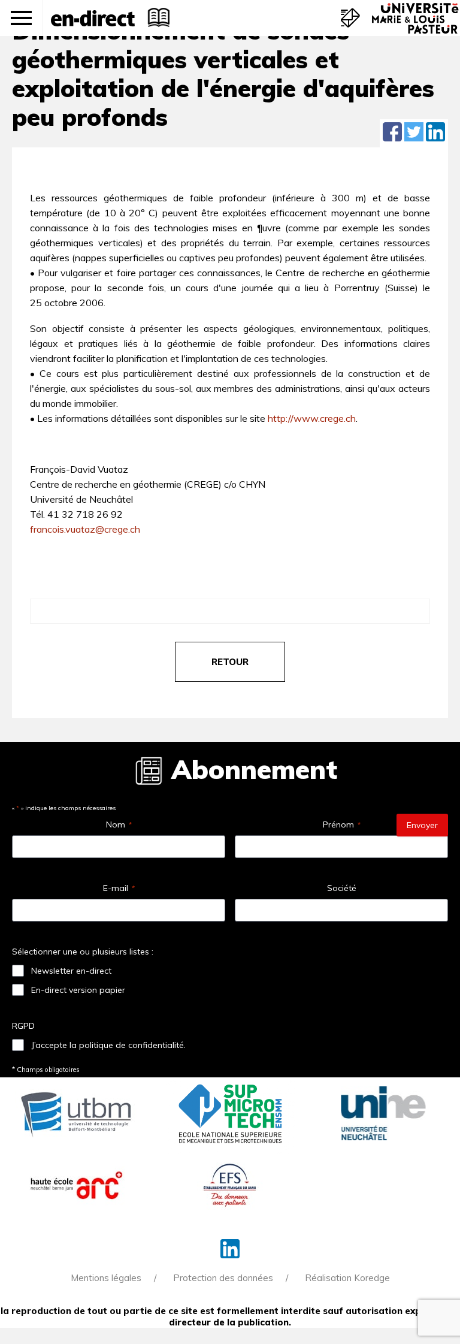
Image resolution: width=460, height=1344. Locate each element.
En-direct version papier (78, 989)
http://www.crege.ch (312, 418)
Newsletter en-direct (71, 970)
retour (230, 662)
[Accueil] (93, 18)
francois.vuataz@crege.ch (85, 529)
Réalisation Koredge (347, 1277)
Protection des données (223, 1277)
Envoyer (422, 825)
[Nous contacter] (350, 18)
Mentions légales (106, 1277)
